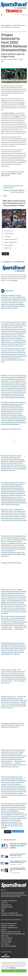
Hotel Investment (6, 942)
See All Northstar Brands (8, 946)
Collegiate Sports (13, 172)
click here (14, 280)
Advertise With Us (6, 904)
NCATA (22, 104)
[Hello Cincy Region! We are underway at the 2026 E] (14, 816)
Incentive (3, 929)
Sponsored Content (7, 906)
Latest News (8, 25)
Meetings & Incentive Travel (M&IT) (11, 931)
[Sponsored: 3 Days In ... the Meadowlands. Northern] (14, 522)
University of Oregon (9, 113)
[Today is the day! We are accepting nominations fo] (14, 548)
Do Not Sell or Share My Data (9, 913)
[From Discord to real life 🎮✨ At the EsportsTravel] (14, 682)
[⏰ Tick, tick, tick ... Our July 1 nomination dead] (14, 602)
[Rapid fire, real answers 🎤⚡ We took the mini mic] (14, 709)
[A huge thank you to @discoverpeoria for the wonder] (14, 736)
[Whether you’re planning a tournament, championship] (14, 307)
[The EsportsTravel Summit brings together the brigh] (14, 762)
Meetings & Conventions (8, 925)
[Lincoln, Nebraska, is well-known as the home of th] (14, 334)
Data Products (5, 944)
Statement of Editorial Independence (12, 915)
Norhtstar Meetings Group (9, 923)
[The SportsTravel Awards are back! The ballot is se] (14, 361)
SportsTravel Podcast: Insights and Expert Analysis (18, 846)
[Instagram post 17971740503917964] (14, 441)
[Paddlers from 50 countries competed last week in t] (14, 388)
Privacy (3, 909)
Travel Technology (6, 938)
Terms (3, 911)
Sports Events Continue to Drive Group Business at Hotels (13, 186)
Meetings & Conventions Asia (9, 927)
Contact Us (4, 902)
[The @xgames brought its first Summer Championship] (14, 468)
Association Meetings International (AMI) (13, 933)
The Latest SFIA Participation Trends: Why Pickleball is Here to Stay (18, 869)
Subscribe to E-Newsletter (9, 900)
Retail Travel (5, 936)
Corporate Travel (6, 940)
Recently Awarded (10, 174)
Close (14, 970)
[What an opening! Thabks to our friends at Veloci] (14, 789)
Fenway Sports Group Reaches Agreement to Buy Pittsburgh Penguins (13, 191)
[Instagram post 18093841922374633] (14, 575)
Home (2, 25)
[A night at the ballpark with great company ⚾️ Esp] (14, 655)
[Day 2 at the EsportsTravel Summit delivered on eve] (14, 629)
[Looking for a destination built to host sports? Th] (14, 414)
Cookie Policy (12, 967)
